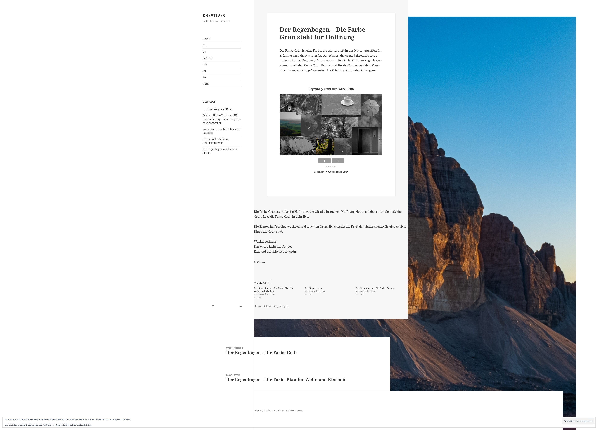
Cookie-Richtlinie (84, 425)
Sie (204, 77)
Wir (205, 64)
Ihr (204, 71)
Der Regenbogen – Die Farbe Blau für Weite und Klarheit (273, 290)
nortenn (247, 306)
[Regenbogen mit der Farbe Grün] (331, 124)
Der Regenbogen (314, 288)
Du (204, 51)
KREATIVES (214, 15)
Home (206, 39)
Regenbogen (281, 306)
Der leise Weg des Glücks (217, 109)
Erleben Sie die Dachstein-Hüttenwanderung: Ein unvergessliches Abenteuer (222, 119)
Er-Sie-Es (208, 58)
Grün (269, 306)
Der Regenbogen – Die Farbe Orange (375, 288)
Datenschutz (253, 410)
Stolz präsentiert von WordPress (283, 410)
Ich (204, 45)
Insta (206, 83)
